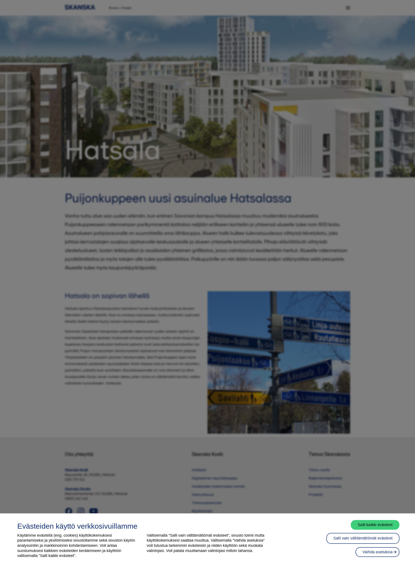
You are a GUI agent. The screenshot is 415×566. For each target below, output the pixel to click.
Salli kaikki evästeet (375, 525)
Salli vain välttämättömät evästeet (363, 538)
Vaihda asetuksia (377, 552)
